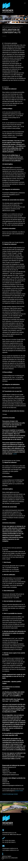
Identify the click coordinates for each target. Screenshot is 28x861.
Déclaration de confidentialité (10, 858)
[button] (3, 858)
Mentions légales (6, 856)
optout (15, 454)
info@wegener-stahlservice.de (10, 848)
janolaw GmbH (19, 790)
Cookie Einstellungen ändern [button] (10, 794)
